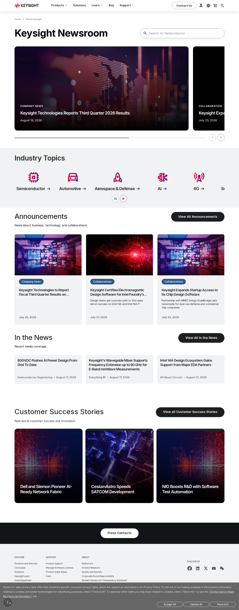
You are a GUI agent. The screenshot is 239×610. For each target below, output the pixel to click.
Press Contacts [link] (120, 533)
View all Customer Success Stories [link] (190, 412)
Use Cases (20, 567)
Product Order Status (56, 572)
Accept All (170, 604)
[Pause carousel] (119, 198)
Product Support (54, 563)
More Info (223, 604)
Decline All (196, 604)
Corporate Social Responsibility (98, 576)
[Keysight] (28, 5)
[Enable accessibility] (7, 602)
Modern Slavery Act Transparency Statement (104, 580)
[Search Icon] (222, 6)
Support (51, 557)
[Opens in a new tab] (189, 568)
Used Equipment (23, 580)
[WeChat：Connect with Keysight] (221, 568)
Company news (31, 281)
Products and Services (26, 563)
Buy (111, 5)
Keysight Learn (22, 576)
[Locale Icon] (208, 6)
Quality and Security (92, 572)
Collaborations (102, 281)
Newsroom (87, 563)
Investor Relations (91, 567)
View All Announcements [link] (197, 216)
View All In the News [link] (201, 338)
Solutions (79, 5)
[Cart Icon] (215, 6)
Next (220, 137)
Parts (48, 576)
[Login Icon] (201, 6)
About (86, 557)
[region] (119, 94)
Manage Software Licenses (59, 567)
